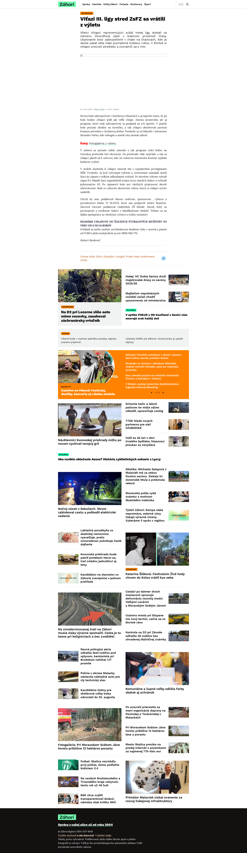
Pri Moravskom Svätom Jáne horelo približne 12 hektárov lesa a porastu (145, 731)
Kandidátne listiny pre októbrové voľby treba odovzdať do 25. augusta (98, 693)
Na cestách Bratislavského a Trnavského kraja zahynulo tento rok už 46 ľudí (100, 782)
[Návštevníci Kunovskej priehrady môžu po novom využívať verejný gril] (89, 419)
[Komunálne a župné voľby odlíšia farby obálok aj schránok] (157, 668)
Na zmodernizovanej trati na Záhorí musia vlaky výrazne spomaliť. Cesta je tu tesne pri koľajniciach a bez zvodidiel (89, 632)
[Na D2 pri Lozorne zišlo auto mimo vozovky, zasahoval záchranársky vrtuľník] (89, 285)
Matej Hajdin (99, 109)
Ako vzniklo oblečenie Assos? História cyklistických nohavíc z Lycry (109, 459)
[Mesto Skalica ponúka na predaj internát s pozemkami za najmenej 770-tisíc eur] (179, 747)
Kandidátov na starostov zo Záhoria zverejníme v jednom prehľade (101, 578)
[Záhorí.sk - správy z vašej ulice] (67, 4)
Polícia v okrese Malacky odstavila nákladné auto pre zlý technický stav (100, 676)
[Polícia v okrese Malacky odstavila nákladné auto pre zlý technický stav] (68, 676)
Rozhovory (136, 4)
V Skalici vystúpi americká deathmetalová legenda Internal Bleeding (152, 385)
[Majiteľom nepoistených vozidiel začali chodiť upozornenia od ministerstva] (179, 297)
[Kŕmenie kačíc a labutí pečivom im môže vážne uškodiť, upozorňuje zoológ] (179, 407)
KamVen (96, 4)
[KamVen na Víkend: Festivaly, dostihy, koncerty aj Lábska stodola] (89, 366)
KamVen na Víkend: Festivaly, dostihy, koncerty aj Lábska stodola (88, 392)
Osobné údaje (104, 835)
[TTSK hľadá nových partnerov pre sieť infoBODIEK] (179, 424)
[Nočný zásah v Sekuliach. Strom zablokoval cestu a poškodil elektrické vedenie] (89, 488)
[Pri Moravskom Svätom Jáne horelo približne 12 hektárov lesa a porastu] (179, 731)
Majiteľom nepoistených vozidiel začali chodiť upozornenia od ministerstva (146, 297)
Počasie (124, 4)
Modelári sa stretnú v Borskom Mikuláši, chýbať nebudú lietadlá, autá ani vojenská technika (152, 367)
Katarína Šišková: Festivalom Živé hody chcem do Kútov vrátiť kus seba (155, 575)
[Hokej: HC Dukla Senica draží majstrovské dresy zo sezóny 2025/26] (179, 280)
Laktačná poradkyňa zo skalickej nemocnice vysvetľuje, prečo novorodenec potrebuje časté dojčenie (101, 537)
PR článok (131, 310)
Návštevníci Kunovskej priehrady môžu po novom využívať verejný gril (89, 441)
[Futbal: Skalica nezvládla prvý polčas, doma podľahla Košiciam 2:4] (68, 764)
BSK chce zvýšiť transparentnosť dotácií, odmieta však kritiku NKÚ (98, 799)
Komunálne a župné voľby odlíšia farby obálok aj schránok (155, 690)
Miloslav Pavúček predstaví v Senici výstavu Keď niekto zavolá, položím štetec (153, 356)
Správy (86, 4)
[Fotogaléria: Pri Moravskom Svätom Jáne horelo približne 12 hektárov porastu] (89, 724)
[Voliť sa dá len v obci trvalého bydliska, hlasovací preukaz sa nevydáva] (179, 441)
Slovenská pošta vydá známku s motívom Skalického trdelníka (141, 497)
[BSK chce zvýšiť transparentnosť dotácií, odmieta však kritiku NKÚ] (68, 798)
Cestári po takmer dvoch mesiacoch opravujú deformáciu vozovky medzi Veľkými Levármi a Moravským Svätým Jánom (146, 598)
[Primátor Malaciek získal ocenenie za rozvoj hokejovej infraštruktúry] (157, 777)
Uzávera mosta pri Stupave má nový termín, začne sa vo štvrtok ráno (145, 619)
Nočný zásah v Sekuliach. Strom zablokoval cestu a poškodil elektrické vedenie (87, 512)
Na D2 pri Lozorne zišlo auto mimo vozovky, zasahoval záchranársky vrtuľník (85, 316)
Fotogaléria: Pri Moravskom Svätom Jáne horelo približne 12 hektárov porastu (89, 746)
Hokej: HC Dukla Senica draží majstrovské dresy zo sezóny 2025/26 (146, 280)
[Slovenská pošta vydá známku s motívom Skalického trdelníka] (179, 496)
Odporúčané (86, 13)
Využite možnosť (76, 835)
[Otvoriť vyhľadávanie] (187, 4)
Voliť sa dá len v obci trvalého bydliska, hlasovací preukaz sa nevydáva (145, 441)
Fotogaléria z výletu (102, 143)
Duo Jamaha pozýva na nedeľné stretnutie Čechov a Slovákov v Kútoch (152, 377)
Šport (147, 4)
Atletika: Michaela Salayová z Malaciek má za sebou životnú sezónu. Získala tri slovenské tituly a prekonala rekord (146, 476)
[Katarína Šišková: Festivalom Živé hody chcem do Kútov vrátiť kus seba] (157, 549)
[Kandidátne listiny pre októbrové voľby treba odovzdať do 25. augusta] (68, 693)
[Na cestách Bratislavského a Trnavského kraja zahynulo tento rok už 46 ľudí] (68, 781)
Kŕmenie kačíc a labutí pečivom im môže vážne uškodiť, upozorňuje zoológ (144, 407)
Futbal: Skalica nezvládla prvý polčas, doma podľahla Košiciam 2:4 (100, 765)
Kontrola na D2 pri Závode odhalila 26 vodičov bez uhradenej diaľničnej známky (146, 636)
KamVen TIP (66, 387)
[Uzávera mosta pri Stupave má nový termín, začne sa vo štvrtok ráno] (179, 619)
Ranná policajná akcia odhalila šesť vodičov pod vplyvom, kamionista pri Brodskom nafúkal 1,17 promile (98, 656)
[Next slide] (163, 392)
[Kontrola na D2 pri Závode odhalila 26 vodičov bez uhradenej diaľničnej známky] (179, 636)
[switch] (181, 4)
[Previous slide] (151, 392)
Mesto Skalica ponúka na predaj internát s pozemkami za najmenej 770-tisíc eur (146, 748)
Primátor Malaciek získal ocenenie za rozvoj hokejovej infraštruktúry (154, 799)
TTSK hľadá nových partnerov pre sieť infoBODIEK (139, 424)
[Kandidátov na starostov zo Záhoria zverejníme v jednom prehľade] (68, 578)
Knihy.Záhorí (110, 4)
